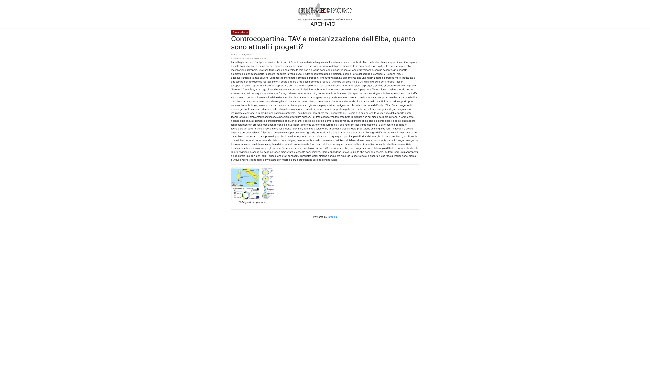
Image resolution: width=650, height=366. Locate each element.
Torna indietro (240, 32)
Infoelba (332, 216)
